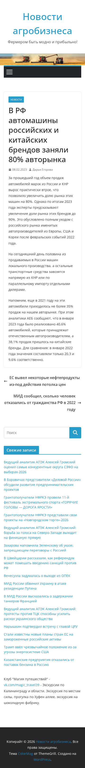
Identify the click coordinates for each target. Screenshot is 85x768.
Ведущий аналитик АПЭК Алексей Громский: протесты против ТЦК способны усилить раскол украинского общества (40, 614)
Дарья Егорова (43, 170)
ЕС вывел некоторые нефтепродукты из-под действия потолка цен (44, 381)
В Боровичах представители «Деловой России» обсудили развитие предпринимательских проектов (42, 484)
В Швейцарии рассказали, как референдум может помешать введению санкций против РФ (40, 563)
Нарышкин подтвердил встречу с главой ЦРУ (41, 626)
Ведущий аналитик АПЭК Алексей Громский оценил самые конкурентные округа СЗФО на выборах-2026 (41, 467)
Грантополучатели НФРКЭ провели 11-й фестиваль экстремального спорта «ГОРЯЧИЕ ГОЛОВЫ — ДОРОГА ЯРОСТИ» (41, 502)
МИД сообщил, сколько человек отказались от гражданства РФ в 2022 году (40, 402)
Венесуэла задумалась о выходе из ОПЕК (37, 575)
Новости (16, 99)
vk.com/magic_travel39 (21, 685)
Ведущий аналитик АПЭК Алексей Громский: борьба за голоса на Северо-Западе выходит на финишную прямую (40, 532)
